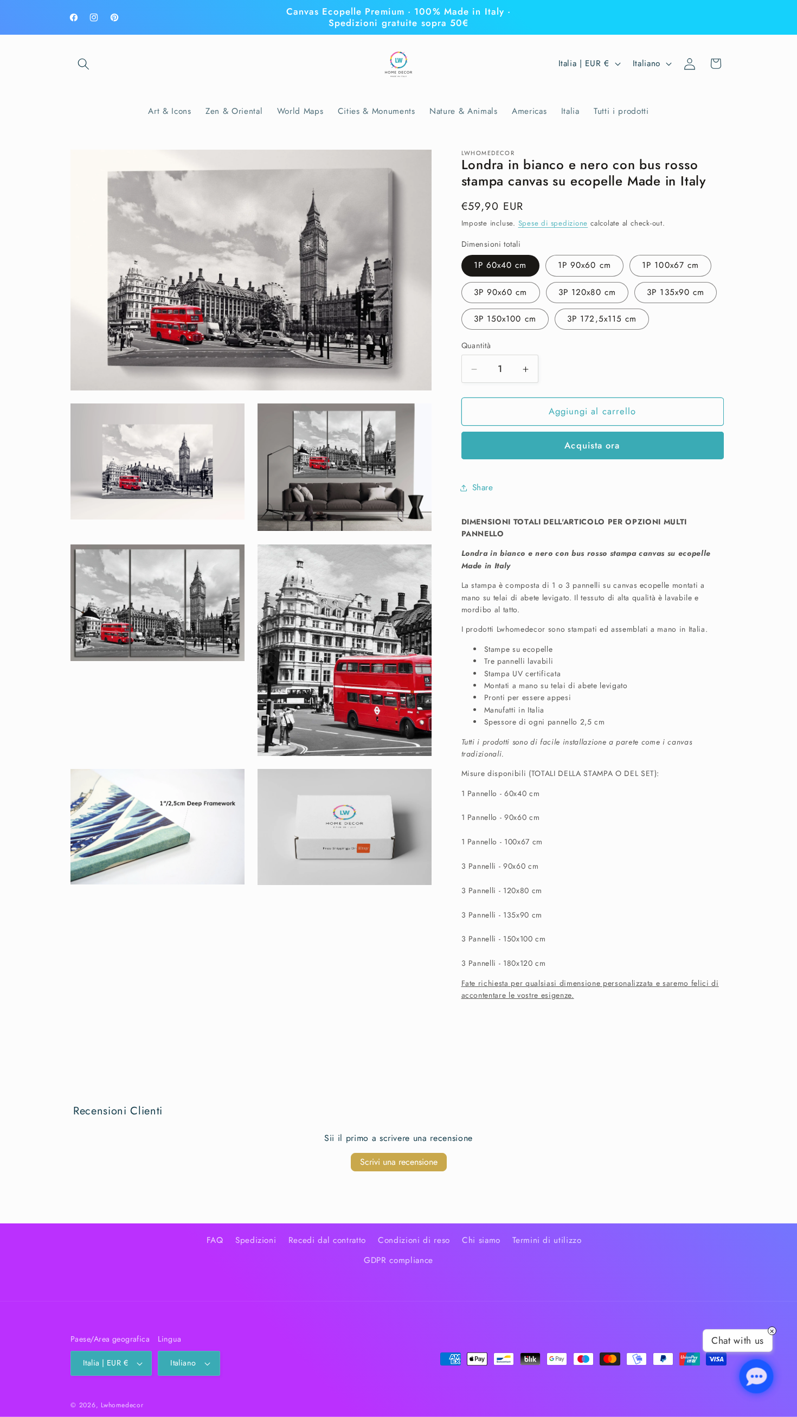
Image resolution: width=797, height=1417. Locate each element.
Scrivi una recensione (399, 1162)
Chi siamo (481, 1240)
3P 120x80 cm (587, 292)
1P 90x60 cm (584, 266)
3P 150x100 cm (505, 319)
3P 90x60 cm (501, 292)
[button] (83, 63)
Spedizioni (256, 1240)
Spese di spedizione (553, 224)
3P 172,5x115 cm (602, 319)
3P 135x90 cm (675, 292)
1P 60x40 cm (500, 266)
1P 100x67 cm (670, 266)
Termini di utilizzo (547, 1240)
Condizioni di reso (414, 1240)
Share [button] (482, 487)
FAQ (215, 1240)
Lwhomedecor (122, 1405)
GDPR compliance (398, 1260)
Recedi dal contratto (327, 1240)
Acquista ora (592, 445)
